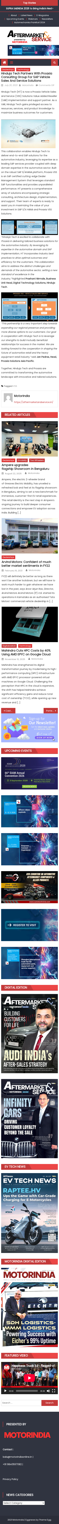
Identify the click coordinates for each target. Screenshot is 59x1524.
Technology (23, 69)
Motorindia (27, 85)
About (14, 15)
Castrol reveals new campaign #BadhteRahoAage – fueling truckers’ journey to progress (10, 710)
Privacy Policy (10, 1479)
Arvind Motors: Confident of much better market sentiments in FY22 (26, 564)
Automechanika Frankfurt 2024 (29, 22)
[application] (29, 1378)
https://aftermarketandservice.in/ (33, 402)
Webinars (33, 19)
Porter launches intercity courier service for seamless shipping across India (52, 710)
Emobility (22, 460)
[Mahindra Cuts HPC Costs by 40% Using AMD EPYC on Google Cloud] (30, 624)
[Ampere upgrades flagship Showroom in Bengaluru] (30, 439)
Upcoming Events (15, 19)
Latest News (26, 15)
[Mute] (48, 1391)
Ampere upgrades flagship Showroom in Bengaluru (25, 467)
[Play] (5, 1391)
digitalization (9, 645)
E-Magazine (43, 15)
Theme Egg (45, 1519)
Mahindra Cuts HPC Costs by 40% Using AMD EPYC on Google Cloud (26, 652)
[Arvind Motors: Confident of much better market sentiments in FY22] (30, 535)
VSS (15, 386)
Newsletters (47, 19)
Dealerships (8, 69)
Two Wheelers (37, 460)
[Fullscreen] (53, 1391)
